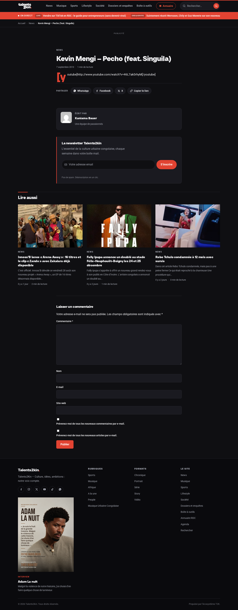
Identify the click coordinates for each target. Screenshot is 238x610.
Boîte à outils (144, 5)
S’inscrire (166, 164)
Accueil (21, 23)
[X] (37, 489)
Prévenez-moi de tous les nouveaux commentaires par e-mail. (90, 423)
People (91, 499)
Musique (61, 5)
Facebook (105, 90)
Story (137, 493)
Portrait (138, 481)
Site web (61, 403)
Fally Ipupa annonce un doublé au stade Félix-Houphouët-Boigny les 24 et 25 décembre (116, 261)
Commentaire (64, 321)
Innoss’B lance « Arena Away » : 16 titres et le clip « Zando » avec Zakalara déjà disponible (49, 261)
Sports (74, 5)
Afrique (92, 487)
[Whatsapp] (60, 489)
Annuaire (168, 5)
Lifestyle (87, 5)
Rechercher (187, 530)
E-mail (59, 387)
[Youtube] (44, 489)
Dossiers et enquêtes (120, 5)
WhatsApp (83, 90)
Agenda (185, 524)
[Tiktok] (52, 489)
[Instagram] (29, 489)
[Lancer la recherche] (216, 6)
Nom (59, 371)
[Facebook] (21, 489)
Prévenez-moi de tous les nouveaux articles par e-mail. (86, 435)
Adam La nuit (27, 582)
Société (100, 5)
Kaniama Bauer (86, 118)
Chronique (139, 475)
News (49, 5)
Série (137, 487)
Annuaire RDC (188, 518)
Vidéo (137, 499)
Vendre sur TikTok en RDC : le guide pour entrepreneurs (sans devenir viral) (81, 15)
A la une (92, 493)
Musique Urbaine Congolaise (103, 505)
